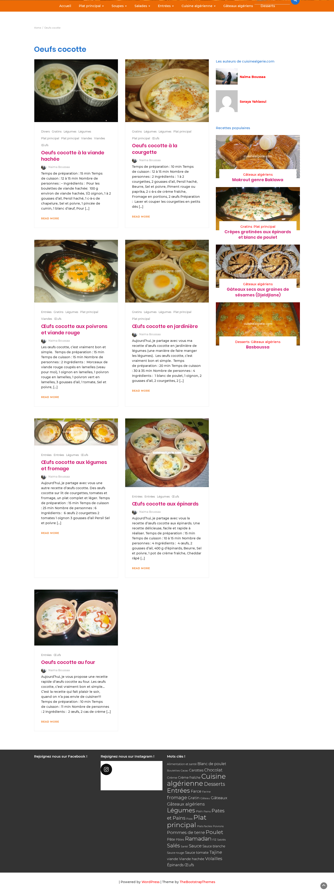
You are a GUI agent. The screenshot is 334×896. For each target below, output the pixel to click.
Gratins (57, 131)
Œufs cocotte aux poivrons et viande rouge (74, 329)
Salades (141, 6)
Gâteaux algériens (238, 6)
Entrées (165, 6)
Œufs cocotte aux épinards (165, 504)
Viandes (86, 138)
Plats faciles (204, 826)
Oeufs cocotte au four (68, 662)
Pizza (189, 818)
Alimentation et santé (182, 764)
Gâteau (205, 798)
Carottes (196, 770)
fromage (177, 797)
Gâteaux (219, 797)
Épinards (175, 865)
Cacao (184, 770)
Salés (173, 845)
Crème (172, 777)
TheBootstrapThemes (197, 882)
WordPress (151, 882)
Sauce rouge (175, 852)
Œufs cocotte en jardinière (165, 326)
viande (172, 859)
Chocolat (213, 770)
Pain (199, 811)
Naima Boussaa (59, 167)
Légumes (70, 131)
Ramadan (198, 838)
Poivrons (218, 826)
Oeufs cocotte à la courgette (154, 148)
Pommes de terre (186, 832)
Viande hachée (191, 859)
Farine (206, 791)
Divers (45, 131)
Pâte (171, 839)
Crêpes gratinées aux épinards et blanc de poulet (257, 234)
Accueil (65, 6)
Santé (184, 846)
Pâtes (180, 839)
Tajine (215, 852)
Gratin (193, 798)
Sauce (195, 845)
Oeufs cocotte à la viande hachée (72, 155)
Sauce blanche (213, 846)
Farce (196, 791)
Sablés (221, 839)
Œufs (44, 145)
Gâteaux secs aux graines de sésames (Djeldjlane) (258, 292)
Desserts (268, 6)
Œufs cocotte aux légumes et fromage (74, 465)
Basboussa (257, 347)
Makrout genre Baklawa (257, 180)
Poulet (214, 832)
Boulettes (173, 770)
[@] (132, 769)
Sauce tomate (197, 852)
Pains (207, 811)
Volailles (213, 858)
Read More (50, 218)
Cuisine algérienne (197, 6)
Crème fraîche (189, 777)
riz (214, 839)
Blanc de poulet (211, 764)
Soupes (118, 6)
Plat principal (90, 6)
